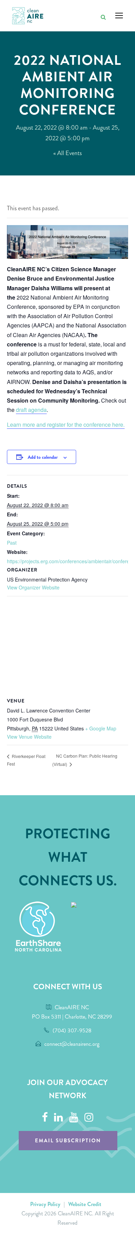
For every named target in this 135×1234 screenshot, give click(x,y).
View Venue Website (29, 736)
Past (12, 542)
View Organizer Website (33, 587)
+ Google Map (100, 728)
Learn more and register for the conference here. (66, 424)
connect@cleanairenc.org (71, 1044)
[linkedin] (58, 1117)
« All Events (67, 153)
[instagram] (88, 1117)
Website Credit (84, 1204)
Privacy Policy (45, 1204)
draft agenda (31, 410)
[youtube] (73, 1117)
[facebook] (45, 1117)
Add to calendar (43, 457)
